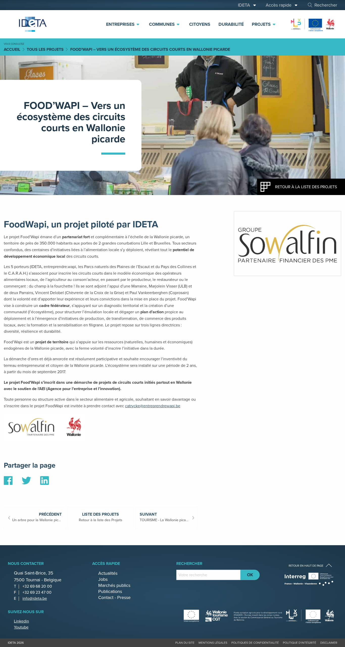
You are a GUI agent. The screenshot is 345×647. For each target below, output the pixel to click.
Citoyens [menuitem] (199, 24)
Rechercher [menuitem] (325, 5)
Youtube (21, 627)
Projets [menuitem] (262, 24)
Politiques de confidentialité (255, 642)
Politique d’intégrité (299, 642)
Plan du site (184, 642)
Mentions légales (213, 642)
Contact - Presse (114, 597)
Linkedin (21, 621)
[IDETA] (32, 24)
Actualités (107, 573)
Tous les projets (45, 49)
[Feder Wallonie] (310, 615)
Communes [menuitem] (162, 24)
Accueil (12, 49)
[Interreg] (309, 579)
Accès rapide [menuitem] (280, 5)
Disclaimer (328, 642)
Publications (110, 591)
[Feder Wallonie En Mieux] (313, 24)
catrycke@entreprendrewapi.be (152, 406)
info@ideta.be (34, 598)
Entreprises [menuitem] (121, 24)
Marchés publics (114, 585)
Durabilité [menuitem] (231, 24)
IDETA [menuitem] (245, 5)
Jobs (103, 579)
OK (250, 574)
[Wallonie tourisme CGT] (233, 615)
